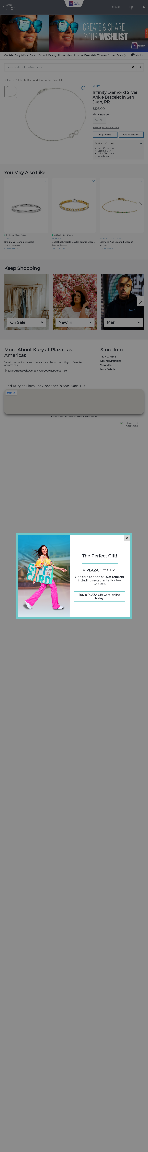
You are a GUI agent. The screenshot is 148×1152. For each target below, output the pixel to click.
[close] (127, 538)
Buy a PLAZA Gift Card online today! (100, 596)
